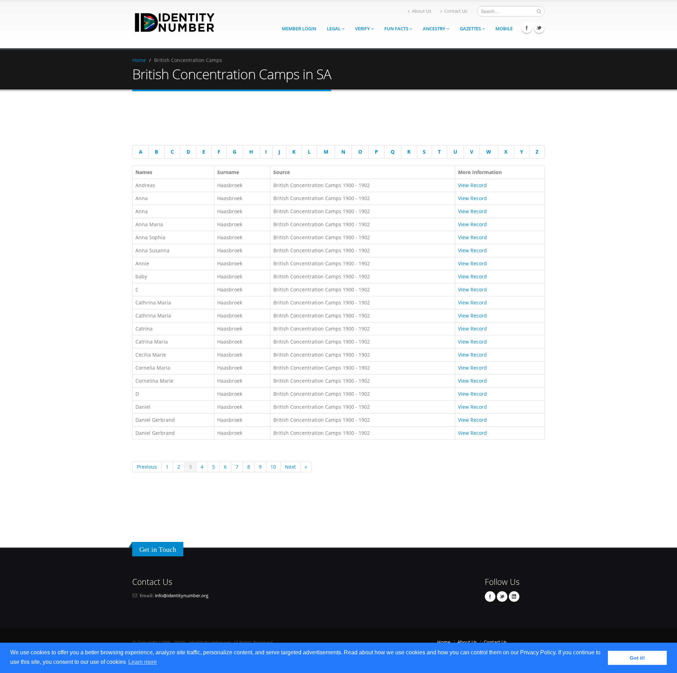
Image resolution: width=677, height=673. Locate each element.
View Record (472, 185)
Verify (363, 29)
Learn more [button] (142, 662)
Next (290, 466)
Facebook (527, 28)
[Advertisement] (333, 119)
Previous (147, 466)
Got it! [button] (637, 658)
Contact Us (455, 11)
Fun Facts (396, 29)
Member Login (299, 29)
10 (273, 466)
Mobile (504, 29)
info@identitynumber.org (181, 596)
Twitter (539, 28)
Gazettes (471, 29)
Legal (334, 29)
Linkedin (514, 596)
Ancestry (434, 29)
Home (139, 60)
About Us (421, 11)
